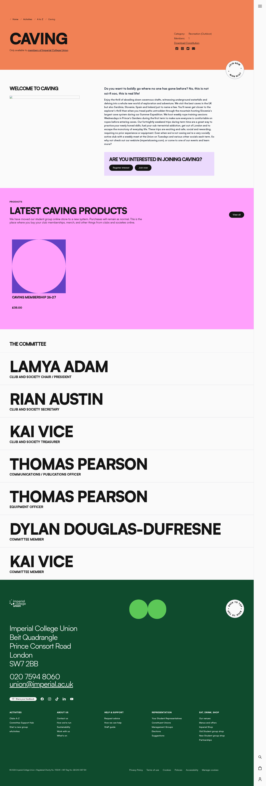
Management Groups (162, 727)
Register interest (123, 167)
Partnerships (205, 740)
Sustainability (63, 727)
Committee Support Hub (22, 722)
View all (238, 214)
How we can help (113, 722)
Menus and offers (208, 722)
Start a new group (19, 727)
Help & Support (114, 712)
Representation (162, 712)
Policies (178, 770)
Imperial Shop (206, 727)
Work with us (63, 731)
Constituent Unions (161, 722)
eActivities (15, 731)
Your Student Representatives (167, 718)
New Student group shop (212, 735)
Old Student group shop (211, 731)
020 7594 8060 (35, 676)
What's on (62, 735)
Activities (27, 19)
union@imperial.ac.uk (41, 684)
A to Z (40, 19)
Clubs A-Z (15, 718)
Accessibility (192, 770)
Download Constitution (186, 43)
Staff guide (109, 727)
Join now (144, 167)
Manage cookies (210, 770)
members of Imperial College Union (48, 50)
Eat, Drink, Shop (209, 712)
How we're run (64, 722)
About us (62, 712)
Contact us (62, 718)
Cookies (167, 770)
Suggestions (158, 735)
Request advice (112, 718)
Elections (156, 731)
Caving (51, 19)
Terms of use (153, 770)
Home (15, 19)
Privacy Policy (136, 770)
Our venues (205, 718)
